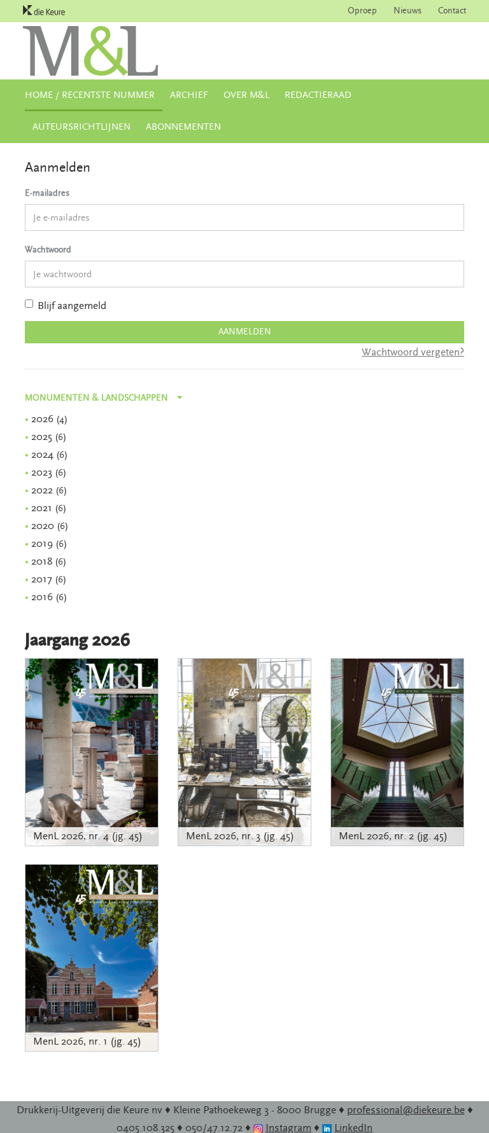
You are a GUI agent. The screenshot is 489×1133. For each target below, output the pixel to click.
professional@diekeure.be (406, 1110)
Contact (452, 11)
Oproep (362, 11)
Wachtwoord (48, 250)
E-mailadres (47, 193)
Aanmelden (244, 332)
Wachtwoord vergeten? (413, 352)
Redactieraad (318, 95)
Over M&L (246, 95)
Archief (189, 95)
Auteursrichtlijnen (81, 126)
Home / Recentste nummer (90, 95)
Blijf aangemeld (72, 305)
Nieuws (407, 11)
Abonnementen (183, 126)
